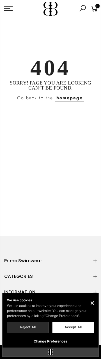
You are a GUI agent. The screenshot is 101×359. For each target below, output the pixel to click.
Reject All (28, 327)
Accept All (73, 327)
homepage (69, 98)
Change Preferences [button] (50, 341)
